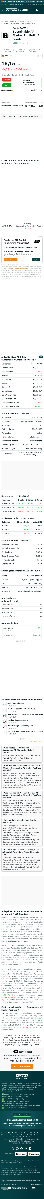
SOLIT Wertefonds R (16, 703)
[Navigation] (2, 10)
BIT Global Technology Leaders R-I (18, 251)
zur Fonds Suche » (37, 741)
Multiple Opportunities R (18, 720)
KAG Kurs (35, 364)
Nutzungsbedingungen (22, 1143)
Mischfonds (7, 612)
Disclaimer (20, 1139)
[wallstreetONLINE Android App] (34, 1155)
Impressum (9, 1139)
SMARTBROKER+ (34, 1105)
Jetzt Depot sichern (22, 1115)
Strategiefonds (8, 616)
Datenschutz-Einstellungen (21, 1141)
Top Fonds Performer (24, 21)
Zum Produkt (11, 260)
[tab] (22, 754)
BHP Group (7, 628)
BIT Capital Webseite (19, 268)
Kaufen (36, 260)
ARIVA (17, 1162)
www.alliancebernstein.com (29, 591)
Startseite (4, 21)
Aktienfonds (7, 604)
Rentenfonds (7, 608)
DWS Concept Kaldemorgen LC (20, 726)
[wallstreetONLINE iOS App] (21, 1155)
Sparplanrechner (28, 844)
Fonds (12, 21)
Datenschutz (33, 1139)
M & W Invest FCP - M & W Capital (22, 709)
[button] (18, 750)
